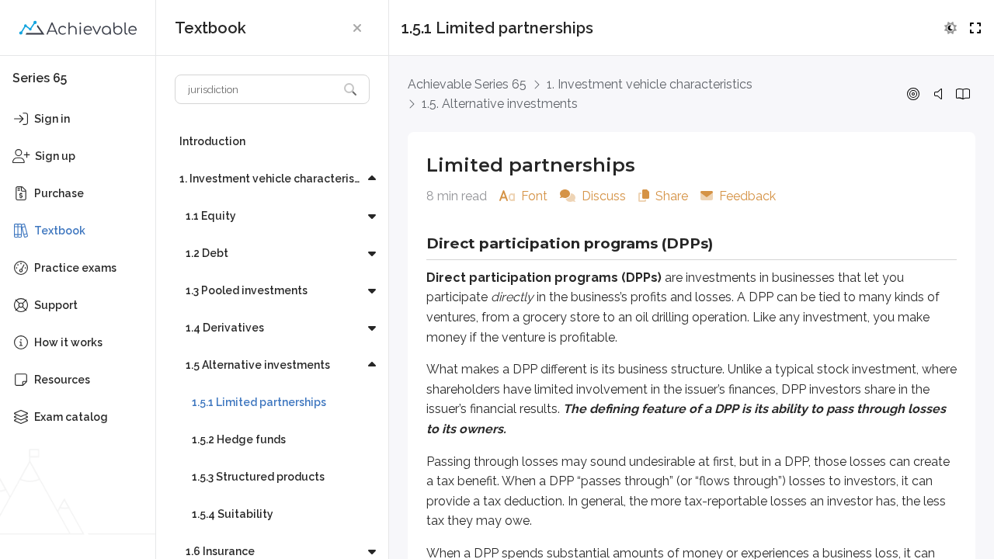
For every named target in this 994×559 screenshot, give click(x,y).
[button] (357, 28)
